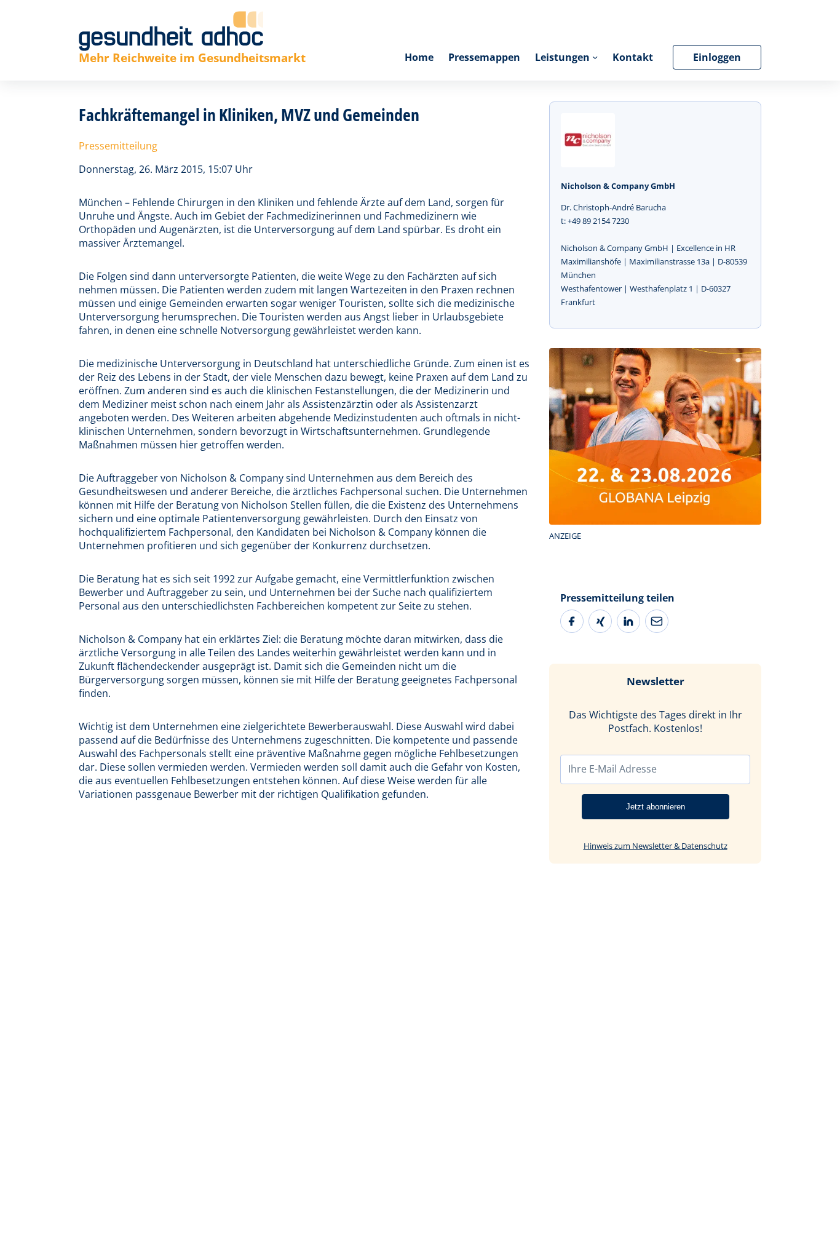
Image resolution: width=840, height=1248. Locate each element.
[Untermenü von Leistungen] (595, 57)
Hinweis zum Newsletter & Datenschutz (655, 845)
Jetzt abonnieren (655, 806)
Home (419, 57)
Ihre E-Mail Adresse (612, 769)
